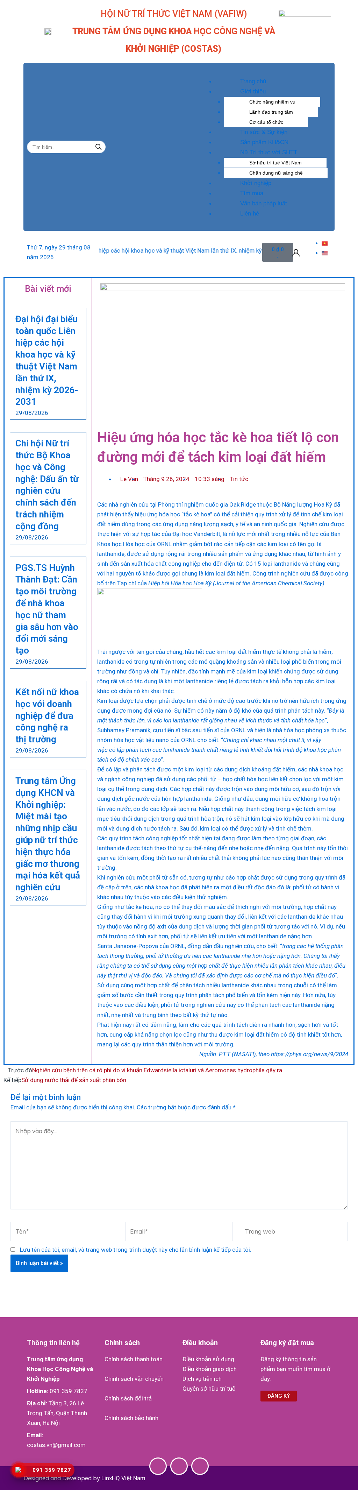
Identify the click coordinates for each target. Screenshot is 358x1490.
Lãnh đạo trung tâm (271, 112)
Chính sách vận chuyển (134, 1378)
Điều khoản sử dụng (208, 1359)
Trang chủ (253, 81)
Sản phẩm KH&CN (264, 142)
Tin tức (239, 478)
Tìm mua (251, 193)
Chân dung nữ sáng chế (276, 173)
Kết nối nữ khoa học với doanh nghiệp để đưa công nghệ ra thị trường (47, 715)
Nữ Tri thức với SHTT (268, 152)
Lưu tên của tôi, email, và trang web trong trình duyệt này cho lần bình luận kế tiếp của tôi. (135, 1249)
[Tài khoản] (296, 252)
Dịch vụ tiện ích (202, 1378)
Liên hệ (249, 213)
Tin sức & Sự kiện (263, 132)
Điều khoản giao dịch (209, 1368)
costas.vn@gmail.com (56, 1444)
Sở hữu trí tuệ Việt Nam (275, 162)
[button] (263, 71)
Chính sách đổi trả (128, 1398)
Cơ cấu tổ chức (266, 122)
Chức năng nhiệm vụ (272, 102)
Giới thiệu (253, 91)
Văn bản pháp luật (263, 203)
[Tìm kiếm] (98, 146)
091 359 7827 (68, 1390)
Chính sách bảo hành (131, 1417)
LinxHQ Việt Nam (123, 1478)
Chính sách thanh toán (134, 1359)
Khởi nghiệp (255, 183)
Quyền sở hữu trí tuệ (208, 1388)
